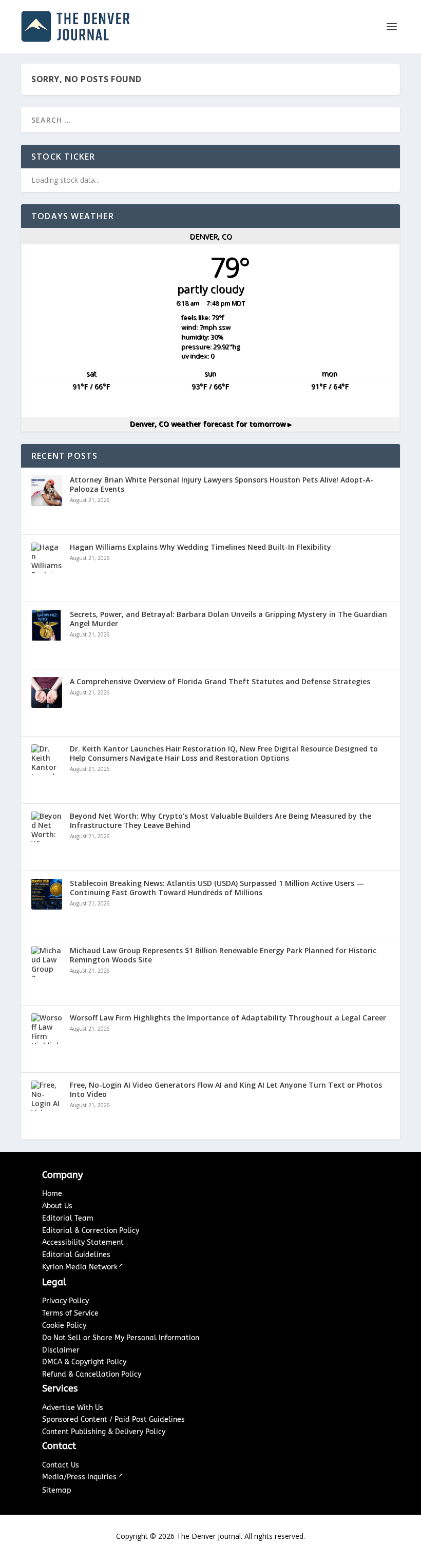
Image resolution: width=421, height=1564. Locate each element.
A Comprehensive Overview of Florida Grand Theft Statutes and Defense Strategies (220, 681)
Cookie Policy (64, 1325)
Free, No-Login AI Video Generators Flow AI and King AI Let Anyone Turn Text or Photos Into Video (226, 1089)
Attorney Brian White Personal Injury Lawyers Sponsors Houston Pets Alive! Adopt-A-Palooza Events (221, 484)
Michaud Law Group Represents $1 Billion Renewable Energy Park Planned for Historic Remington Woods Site (223, 955)
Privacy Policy (65, 1301)
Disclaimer (61, 1350)
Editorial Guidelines (76, 1254)
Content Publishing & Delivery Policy (103, 1431)
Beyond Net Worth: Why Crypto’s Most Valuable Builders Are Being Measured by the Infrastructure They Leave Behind (220, 821)
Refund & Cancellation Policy (91, 1374)
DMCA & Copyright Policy (84, 1362)
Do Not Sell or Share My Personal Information (120, 1338)
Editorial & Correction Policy (90, 1230)
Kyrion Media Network (80, 1267)
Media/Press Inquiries (80, 1477)
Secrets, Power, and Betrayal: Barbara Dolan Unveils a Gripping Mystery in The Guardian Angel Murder (228, 619)
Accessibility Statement (83, 1242)
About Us (57, 1206)
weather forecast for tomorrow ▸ (210, 424)
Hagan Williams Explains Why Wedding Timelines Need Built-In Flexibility (200, 547)
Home (52, 1193)
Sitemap (56, 1490)
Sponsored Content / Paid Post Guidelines (113, 1419)
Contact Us (60, 1465)
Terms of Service (70, 1313)
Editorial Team (67, 1218)
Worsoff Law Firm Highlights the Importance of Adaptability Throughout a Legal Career (228, 1017)
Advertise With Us (72, 1407)
